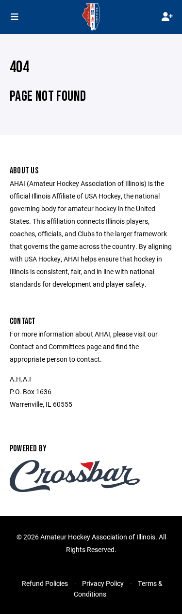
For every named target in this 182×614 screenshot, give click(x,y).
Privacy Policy (103, 583)
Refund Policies (45, 583)
